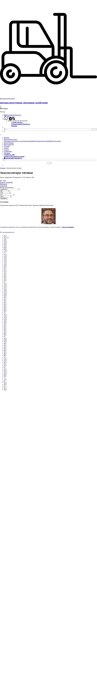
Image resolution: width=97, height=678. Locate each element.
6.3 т (5, 371)
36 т (5, 329)
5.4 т (5, 359)
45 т (5, 352)
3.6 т (5, 321)
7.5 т (5, 379)
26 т (5, 307)
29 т (5, 311)
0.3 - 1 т (6, 237)
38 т (5, 333)
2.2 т (5, 285)
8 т (5, 381)
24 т (5, 304)
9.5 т (5, 389)
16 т (5, 276)
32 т (5, 324)
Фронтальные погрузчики (40, 141)
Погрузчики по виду (10, 139)
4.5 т (5, 338)
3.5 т (5, 319)
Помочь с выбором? (6, 182)
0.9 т (5, 249)
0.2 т (5, 235)
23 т (5, 302)
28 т (5, 309)
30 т (5, 323)
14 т (5, 273)
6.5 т (5, 372)
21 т (5, 299)
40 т (5, 343)
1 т (5, 252)
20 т (5, 297)
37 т (5, 331)
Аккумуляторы (8, 143)
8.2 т (5, 383)
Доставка (7, 146)
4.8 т (5, 340)
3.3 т (5, 317)
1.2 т (5, 254)
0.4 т (5, 240)
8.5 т (5, 384)
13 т (5, 271)
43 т (5, 348)
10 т (5, 266)
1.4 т (5, 258)
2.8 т (5, 293)
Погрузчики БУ (9, 144)
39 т (5, 335)
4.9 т (5, 341)
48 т (5, 355)
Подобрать (4, 198)
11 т (5, 268)
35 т (5, 328)
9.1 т (5, 388)
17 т (5, 278)
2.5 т (5, 288)
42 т (5, 347)
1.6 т (5, 261)
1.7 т (5, 263)
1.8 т (5, 264)
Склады (6, 149)
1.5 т (5, 259)
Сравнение (3, 186)
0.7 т (5, 246)
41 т (5, 345)
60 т (5, 376)
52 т (5, 364)
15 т (5, 275)
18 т (5, 280)
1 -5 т (5, 251)
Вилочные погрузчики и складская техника (18, 141)
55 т (5, 365)
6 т (5, 367)
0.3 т (5, 239)
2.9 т (5, 295)
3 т (5, 312)
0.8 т (5, 247)
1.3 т (5, 256)
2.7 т (5, 292)
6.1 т (5, 369)
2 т (5, 282)
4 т (5, 336)
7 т (5, 377)
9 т (5, 386)
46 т (5, 353)
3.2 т (5, 316)
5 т (5, 357)
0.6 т (5, 244)
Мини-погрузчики (55, 141)
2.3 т (5, 287)
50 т (5, 362)
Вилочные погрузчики (7, 98)
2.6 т (5, 290)
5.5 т (5, 360)
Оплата (6, 148)
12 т (5, 270)
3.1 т (5, 314)
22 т (5, 300)
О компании (8, 151)
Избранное (3, 184)
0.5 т (5, 242)
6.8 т (5, 374)
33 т (5, 326)
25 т (5, 305)
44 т (5, 350)
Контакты (7, 153)
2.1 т (5, 283)
